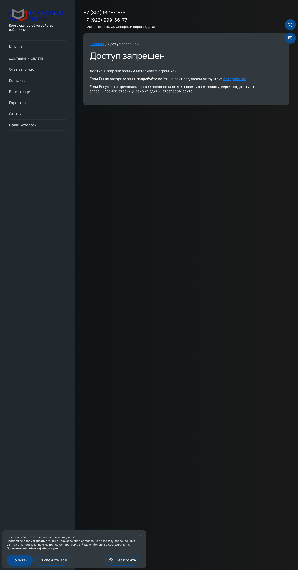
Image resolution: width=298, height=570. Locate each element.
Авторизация (234, 79)
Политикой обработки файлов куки (32, 548)
